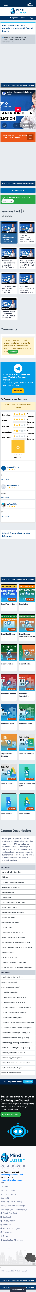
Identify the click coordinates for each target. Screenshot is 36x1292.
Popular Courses (7, 1190)
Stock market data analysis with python (16, 1033)
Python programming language (13, 882)
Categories (14, 18)
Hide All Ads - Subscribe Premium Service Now (18, 85)
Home (6, 37)
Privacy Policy (8, 1221)
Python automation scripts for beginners (16, 1007)
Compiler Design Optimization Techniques (17, 968)
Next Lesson (17, 190)
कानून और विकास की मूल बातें (9, 982)
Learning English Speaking (11, 872)
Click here (13, 352)
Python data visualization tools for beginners (18, 1023)
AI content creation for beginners (14, 963)
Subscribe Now (11, 1114)
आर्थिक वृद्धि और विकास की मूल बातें (11, 987)
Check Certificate (10, 1213)
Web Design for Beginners (11, 887)
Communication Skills (9, 907)
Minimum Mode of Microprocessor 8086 (16, 942)
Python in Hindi (7, 927)
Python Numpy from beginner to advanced (17, 1043)
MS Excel (5, 877)
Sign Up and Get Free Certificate (16, 199)
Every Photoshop (8, 952)
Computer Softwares (18, 37)
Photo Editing (6, 897)
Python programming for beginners (14, 1012)
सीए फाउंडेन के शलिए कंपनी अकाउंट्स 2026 (14, 997)
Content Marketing (8, 917)
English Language (8, 892)
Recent (22, 18)
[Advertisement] (18, 64)
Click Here (30, 137)
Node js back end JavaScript (12, 1206)
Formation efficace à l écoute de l (14, 937)
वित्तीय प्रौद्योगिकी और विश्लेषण (10, 992)
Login (6, 5)
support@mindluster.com (11, 1180)
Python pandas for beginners (12, 1017)
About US (6, 1225)
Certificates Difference (12, 1240)
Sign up (30, 5)
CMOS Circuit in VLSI (9, 958)
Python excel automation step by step (15, 1038)
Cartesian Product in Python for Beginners (17, 1028)
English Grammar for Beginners (13, 912)
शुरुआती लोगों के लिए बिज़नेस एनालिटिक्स (12, 932)
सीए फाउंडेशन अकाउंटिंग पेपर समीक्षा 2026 (13, 1002)
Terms (5, 1236)
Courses (4, 1187)
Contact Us (7, 1217)
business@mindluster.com (11, 1175)
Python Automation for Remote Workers (16, 1063)
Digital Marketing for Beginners (13, 1068)
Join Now (28, 1082)
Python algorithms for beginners (13, 1053)
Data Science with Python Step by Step (16, 1048)
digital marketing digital (10, 922)
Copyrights (7, 1232)
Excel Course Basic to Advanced (13, 902)
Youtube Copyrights (11, 1228)
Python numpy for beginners (12, 1058)
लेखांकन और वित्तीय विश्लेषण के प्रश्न (11, 1073)
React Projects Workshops (12, 1202)
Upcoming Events (8, 1194)
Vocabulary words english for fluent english (17, 947)
